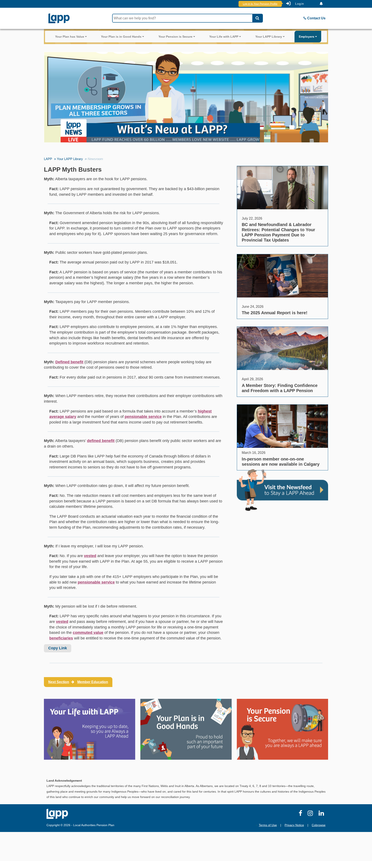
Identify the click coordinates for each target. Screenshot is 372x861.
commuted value (88, 632)
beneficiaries (61, 638)
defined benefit (101, 441)
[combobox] (182, 18)
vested (90, 556)
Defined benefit (69, 362)
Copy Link (57, 648)
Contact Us (316, 18)
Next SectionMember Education (78, 682)
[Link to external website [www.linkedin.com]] (322, 814)
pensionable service (143, 416)
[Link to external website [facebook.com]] (301, 814)
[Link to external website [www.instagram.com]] (311, 814)
